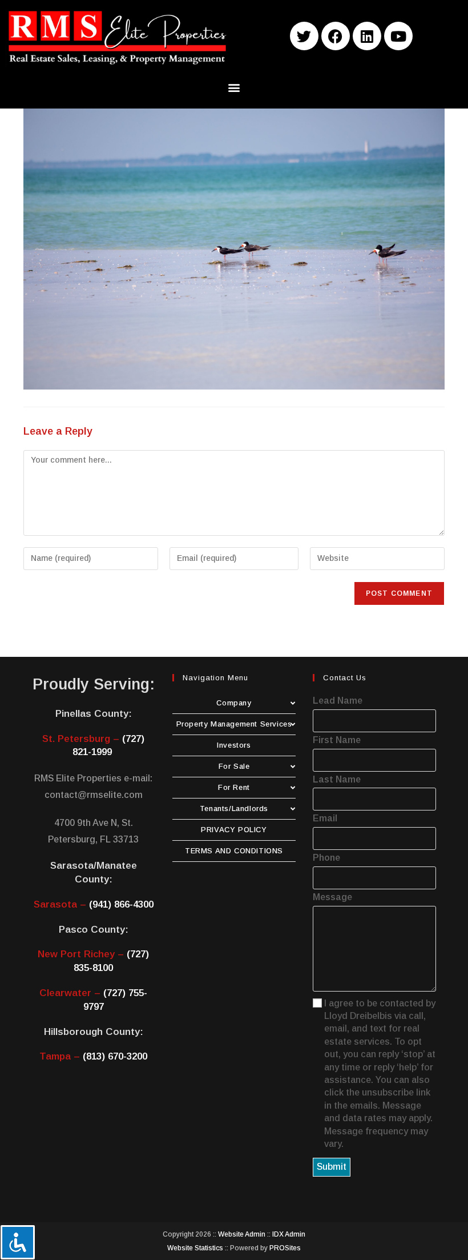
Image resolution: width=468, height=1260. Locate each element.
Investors (234, 745)
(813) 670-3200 (115, 1056)
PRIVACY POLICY (234, 829)
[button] (234, 87)
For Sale (234, 766)
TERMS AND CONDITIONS (234, 850)
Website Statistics (195, 1248)
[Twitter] (304, 36)
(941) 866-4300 (121, 904)
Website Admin (241, 1234)
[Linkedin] (367, 36)
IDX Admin (288, 1234)
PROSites (285, 1248)
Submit (331, 1166)
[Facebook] (335, 36)
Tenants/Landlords (234, 808)
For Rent (234, 787)
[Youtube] (398, 36)
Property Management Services (234, 724)
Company (233, 703)
